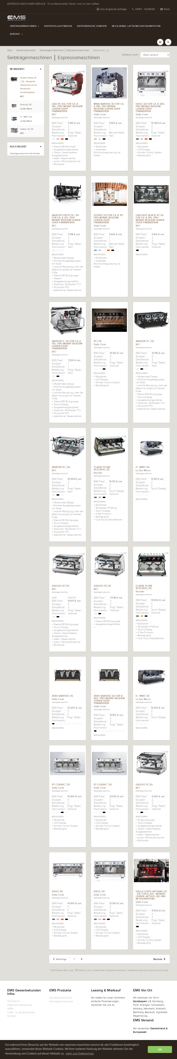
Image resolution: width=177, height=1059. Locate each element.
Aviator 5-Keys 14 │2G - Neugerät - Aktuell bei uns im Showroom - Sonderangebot (28, 85)
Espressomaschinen (60, 997)
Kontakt (15, 34)
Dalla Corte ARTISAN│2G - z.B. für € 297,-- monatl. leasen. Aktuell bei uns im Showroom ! (151, 895)
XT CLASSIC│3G (61, 784)
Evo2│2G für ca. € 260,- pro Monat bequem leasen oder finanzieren (150, 107)
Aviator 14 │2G (61, 467)
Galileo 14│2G (102, 586)
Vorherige (61, 959)
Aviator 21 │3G (145, 341)
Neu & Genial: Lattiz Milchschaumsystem (136, 26)
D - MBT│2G (26, 117)
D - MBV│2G (143, 467)
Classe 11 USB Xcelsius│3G (102, 468)
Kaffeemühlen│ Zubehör (92, 26)
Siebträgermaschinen (23, 26)
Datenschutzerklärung (19, 1004)
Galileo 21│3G (60, 586)
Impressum (13, 1001)
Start (9, 50)
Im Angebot (17, 69)
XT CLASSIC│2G (103, 784)
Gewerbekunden (26, 50)
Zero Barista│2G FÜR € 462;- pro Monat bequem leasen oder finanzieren (109, 699)
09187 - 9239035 (145, 9)
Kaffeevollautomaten (58, 26)
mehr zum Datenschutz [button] (80, 1053)
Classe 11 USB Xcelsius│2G (144, 587)
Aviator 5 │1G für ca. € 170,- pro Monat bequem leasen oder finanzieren (67, 345)
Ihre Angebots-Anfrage (113, 9)
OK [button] (160, 1049)
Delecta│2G (26, 105)
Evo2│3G (99, 891)
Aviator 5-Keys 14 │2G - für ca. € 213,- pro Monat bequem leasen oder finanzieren (66, 219)
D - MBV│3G (143, 696)
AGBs (10, 1008)
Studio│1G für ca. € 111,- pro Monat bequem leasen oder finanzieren (109, 219)
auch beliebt (18, 146)
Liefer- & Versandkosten (21, 1012)
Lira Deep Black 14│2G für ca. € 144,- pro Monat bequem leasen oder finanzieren (150, 219)
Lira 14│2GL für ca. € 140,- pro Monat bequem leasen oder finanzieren (67, 107)
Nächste (157, 959)
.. (90, 9)
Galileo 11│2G (144, 784)
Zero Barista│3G (62, 696)
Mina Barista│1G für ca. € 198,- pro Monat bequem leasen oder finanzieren (109, 107)
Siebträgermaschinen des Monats (25, 153)
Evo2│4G (57, 891)
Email (167, 9)
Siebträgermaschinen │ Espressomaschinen (64, 50)
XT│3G (97, 341)
